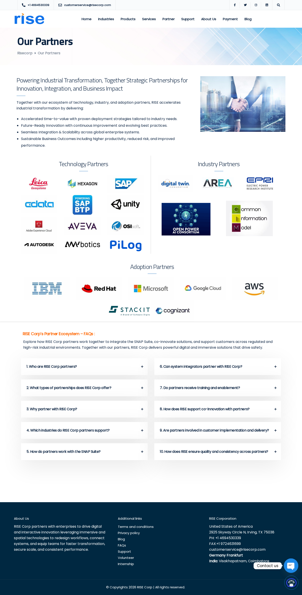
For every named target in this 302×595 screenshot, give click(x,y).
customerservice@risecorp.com (237, 549)
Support (188, 19)
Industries (106, 19)
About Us (208, 19)
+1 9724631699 (228, 543)
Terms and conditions (136, 526)
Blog (248, 19)
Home (87, 19)
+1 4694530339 (228, 538)
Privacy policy (129, 533)
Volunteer (126, 557)
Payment (230, 19)
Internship (126, 564)
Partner (168, 19)
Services (149, 19)
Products (128, 19)
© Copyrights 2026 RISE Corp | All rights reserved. (145, 587)
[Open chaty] (291, 565)
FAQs (122, 545)
